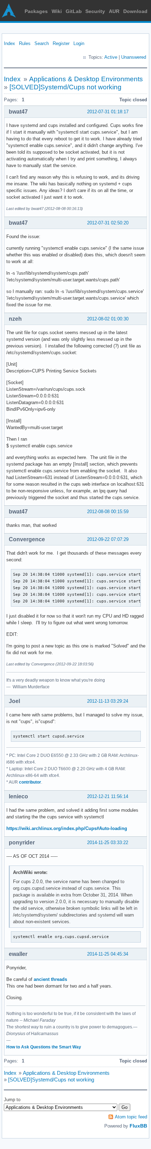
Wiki (57, 11)
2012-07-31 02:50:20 (108, 222)
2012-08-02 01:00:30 (108, 318)
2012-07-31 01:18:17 (108, 111)
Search (41, 43)
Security (95, 11)
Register (61, 43)
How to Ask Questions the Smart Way (43, 1047)
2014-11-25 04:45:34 (107, 954)
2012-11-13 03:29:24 (107, 701)
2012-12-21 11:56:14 (107, 796)
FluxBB (138, 1126)
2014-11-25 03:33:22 (107, 842)
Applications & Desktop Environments (86, 79)
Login (78, 43)
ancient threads (50, 979)
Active (110, 57)
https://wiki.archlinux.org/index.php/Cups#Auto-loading (66, 828)
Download (135, 11)
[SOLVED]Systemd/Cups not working (65, 87)
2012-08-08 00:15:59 (108, 511)
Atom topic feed (131, 1116)
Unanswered (133, 57)
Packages (36, 11)
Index (9, 43)
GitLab (74, 11)
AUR (114, 11)
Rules (25, 43)
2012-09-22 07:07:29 (108, 539)
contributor (30, 782)
